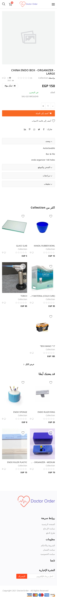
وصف (47, 141)
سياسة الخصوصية (48, 554)
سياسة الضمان (49, 549)
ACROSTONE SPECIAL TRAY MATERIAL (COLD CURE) (42, 296)
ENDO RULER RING (46, 412)
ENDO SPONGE (20, 412)
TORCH (24, 296)
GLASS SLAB (21, 245)
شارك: (49, 129)
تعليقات (47, 184)
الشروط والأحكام (48, 545)
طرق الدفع (50, 533)
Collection (43, 78)
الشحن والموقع (44, 167)
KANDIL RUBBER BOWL (44, 245)
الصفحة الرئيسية (48, 524)
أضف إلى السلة (42, 113)
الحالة (52, 92)
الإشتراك (21, 576)
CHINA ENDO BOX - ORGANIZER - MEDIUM (42, 462)
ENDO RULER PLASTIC (17, 462)
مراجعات (46, 175)
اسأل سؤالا (9, 86)
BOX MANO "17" (47, 346)
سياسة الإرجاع (49, 528)
